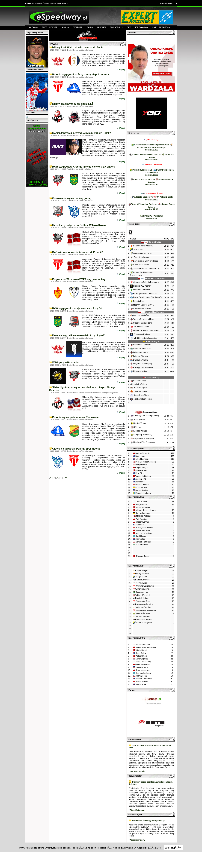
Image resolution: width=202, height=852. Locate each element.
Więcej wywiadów (137, 771)
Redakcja (64, 3)
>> (66, 478)
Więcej (121, 69)
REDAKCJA (164, 27)
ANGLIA (65, 27)
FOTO (45, 27)
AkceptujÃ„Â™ (173, 847)
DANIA (90, 27)
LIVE (155, 27)
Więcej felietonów (137, 810)
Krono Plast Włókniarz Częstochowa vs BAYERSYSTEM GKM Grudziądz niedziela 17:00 (152, 147)
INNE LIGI (101, 27)
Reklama (55, 3)
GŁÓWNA (33, 27)
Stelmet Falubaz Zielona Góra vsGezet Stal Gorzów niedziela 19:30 (153, 157)
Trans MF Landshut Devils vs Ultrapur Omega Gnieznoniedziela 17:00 (153, 206)
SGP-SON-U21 (116, 27)
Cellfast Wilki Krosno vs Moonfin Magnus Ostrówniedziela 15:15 (153, 182)
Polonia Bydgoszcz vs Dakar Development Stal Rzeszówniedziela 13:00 (153, 172)
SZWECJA (77, 27)
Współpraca (44, 3)
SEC (129, 27)
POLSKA (53, 27)
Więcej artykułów (137, 840)
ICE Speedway (141, 27)
